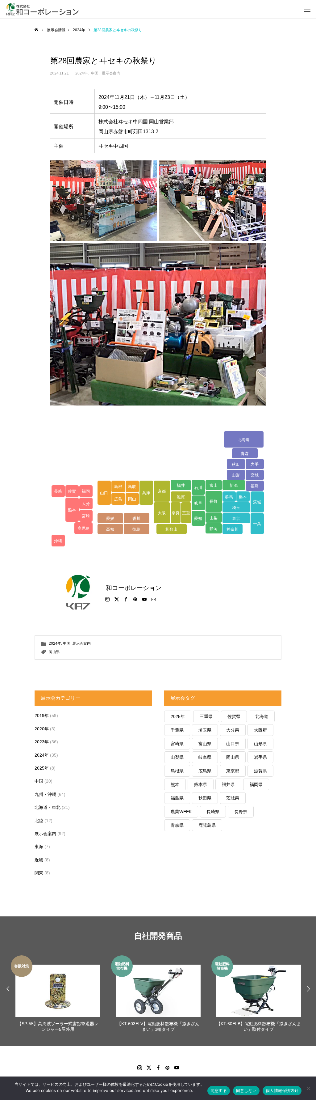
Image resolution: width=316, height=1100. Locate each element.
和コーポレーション (133, 587)
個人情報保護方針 (282, 1090)
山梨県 (177, 757)
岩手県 (260, 757)
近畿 (39, 859)
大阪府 (260, 730)
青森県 (177, 825)
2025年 (42, 768)
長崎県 (212, 811)
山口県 (232, 743)
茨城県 (232, 798)
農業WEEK (181, 811)
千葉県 (177, 730)
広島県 (204, 770)
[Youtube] (176, 1067)
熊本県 (200, 784)
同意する (218, 1090)
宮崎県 (177, 743)
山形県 (260, 743)
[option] (57, 994)
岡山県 (54, 652)
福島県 (177, 798)
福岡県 (256, 784)
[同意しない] (308, 1088)
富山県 (204, 743)
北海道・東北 (47, 807)
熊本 (175, 784)
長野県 (240, 811)
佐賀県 (233, 716)
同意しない (246, 1090)
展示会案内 (111, 73)
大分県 (232, 730)
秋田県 (204, 798)
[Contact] (154, 599)
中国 (94, 73)
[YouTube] (144, 599)
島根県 (177, 770)
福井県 (228, 784)
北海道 (261, 716)
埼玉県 (204, 730)
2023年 (42, 741)
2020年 (42, 728)
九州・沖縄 (45, 794)
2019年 (42, 715)
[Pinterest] (135, 599)
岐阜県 (204, 757)
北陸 (39, 820)
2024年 (81, 73)
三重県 (206, 716)
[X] (117, 599)
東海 (39, 846)
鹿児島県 (207, 825)
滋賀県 (260, 770)
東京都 (232, 770)
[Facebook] (126, 599)
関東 (39, 872)
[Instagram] (107, 599)
